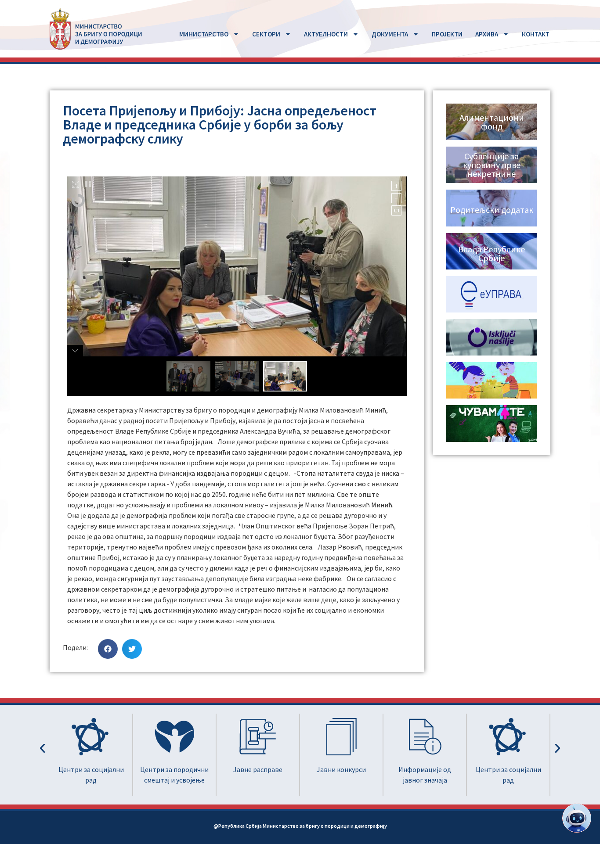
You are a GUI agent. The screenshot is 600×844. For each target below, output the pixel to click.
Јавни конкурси (267, 769)
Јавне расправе (184, 769)
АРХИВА (486, 34)
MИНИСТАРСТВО (203, 34)
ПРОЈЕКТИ (447, 34)
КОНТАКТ (535, 34)
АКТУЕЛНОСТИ (326, 34)
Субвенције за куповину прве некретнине (491, 165)
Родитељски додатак (491, 209)
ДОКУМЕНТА (390, 34)
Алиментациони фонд (491, 122)
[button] (108, 649)
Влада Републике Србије (491, 253)
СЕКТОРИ (266, 34)
